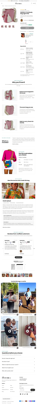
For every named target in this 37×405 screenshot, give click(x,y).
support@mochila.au (23, 378)
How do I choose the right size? (8, 358)
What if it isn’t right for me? (7, 367)
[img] (7, 240)
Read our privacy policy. (29, 391)
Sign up (32, 389)
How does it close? (6, 361)
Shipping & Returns (5, 389)
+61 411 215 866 (22, 380)
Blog (3, 391)
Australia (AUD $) (6, 398)
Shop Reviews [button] (18, 257)
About (3, 387)
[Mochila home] (6, 377)
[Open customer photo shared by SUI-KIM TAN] (23, 35)
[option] (9, 15)
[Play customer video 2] (27, 297)
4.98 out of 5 (21, 261)
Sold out (27, 28)
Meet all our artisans (7, 227)
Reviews (11, 387)
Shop (11, 385)
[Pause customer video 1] (3, 311)
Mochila (5, 401)
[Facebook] (20, 394)
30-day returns (31, 31)
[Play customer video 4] (27, 331)
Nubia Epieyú (31, 20)
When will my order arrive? (7, 370)
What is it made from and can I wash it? (10, 364)
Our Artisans (12, 391)
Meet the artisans (15, 144)
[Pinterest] (27, 394)
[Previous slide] (3, 248)
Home (3, 5)
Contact (11, 389)
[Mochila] (18, 3)
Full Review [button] (7, 253)
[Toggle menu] (2, 3)
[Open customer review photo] (21, 251)
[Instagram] (23, 394)
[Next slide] (34, 248)
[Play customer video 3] (9, 331)
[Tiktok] (25, 394)
